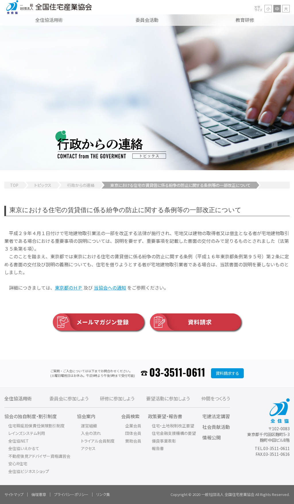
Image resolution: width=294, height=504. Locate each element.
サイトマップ (14, 494)
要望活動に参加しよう (168, 398)
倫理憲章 (38, 494)
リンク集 (103, 494)
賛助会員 (133, 441)
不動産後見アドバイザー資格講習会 (39, 456)
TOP (14, 185)
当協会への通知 (110, 287)
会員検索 (130, 416)
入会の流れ (91, 433)
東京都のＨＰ (68, 287)
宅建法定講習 (216, 416)
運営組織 (89, 426)
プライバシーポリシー (71, 494)
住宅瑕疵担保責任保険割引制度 (36, 426)
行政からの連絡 (80, 185)
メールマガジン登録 (103, 322)
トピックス (42, 185)
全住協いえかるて (23, 448)
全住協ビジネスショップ (28, 471)
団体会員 (133, 433)
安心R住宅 (17, 463)
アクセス (88, 448)
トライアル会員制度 (98, 441)
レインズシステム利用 (26, 433)
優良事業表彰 (164, 441)
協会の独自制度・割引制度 (30, 416)
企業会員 (133, 426)
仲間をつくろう (215, 398)
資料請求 (200, 322)
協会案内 (86, 416)
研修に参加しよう (117, 398)
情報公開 (211, 437)
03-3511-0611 (177, 373)
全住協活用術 (18, 398)
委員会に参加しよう (68, 398)
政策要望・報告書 (165, 416)
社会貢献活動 (216, 426)
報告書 (158, 448)
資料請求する (227, 373)
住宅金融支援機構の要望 (174, 433)
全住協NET (18, 441)
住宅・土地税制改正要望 (173, 426)
